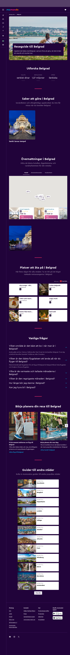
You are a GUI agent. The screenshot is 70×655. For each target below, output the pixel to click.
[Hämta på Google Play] (58, 613)
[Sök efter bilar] (3, 23)
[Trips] (3, 36)
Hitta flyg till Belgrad (16, 452)
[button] (3, 10)
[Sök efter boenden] (3, 19)
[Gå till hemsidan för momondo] (12, 10)
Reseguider (12, 14)
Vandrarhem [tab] (48, 172)
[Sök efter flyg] (3, 15)
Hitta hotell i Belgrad (48, 450)
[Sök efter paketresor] (3, 27)
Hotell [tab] (26, 172)
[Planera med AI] (3, 30)
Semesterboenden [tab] (36, 172)
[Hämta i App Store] (58, 617)
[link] (26, 218)
